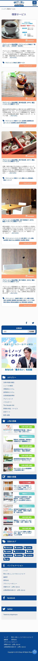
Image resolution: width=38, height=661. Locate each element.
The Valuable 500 (8, 405)
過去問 (18, 123)
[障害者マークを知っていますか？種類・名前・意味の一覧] (8, 520)
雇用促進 (30, 302)
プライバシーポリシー (10, 583)
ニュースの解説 (8, 386)
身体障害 (13, 123)
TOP (34, 652)
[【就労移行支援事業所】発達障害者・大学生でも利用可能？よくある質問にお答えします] (8, 496)
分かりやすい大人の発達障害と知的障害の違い (22, 469)
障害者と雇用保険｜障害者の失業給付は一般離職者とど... (22, 440)
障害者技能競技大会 (16, 302)
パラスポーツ (7, 402)
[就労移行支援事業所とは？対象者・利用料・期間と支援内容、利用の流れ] (8, 509)
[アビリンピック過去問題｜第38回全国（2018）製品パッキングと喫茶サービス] (19, 84)
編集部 (5, 577)
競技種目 (30, 178)
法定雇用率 (29, 555)
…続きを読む (12, 57)
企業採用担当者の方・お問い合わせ (14, 590)
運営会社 (6, 580)
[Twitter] (33, 323)
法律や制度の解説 (8, 382)
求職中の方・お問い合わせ (11, 587)
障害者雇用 (23, 123)
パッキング (17, 238)
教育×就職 (6, 415)
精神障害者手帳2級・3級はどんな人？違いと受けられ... (23, 431)
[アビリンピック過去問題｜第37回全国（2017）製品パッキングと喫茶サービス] (19, 142)
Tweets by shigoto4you (10, 614)
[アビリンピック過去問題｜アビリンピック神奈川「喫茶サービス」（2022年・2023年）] (19, 29)
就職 (32, 238)
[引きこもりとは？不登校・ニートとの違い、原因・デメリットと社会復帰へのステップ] (8, 485)
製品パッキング (8, 180)
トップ (5, 570)
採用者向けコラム (8, 392)
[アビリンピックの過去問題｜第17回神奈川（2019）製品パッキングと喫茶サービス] (19, 202)
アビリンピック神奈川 (11, 62)
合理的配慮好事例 (8, 395)
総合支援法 (20, 300)
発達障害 (19, 555)
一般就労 (16, 298)
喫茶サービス (21, 62)
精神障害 (29, 121)
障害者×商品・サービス (10, 408)
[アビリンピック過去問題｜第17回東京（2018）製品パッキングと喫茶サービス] (19, 262)
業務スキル (25, 178)
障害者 (27, 240)
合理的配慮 (9, 555)
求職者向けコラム (8, 389)
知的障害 (24, 121)
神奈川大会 (12, 240)
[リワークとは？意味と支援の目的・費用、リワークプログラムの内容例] (8, 531)
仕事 (22, 238)
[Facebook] (26, 323)
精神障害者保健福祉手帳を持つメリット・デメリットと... (22, 459)
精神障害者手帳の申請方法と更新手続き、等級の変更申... (22, 450)
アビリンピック (28, 66)
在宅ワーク (6, 412)
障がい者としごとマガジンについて (14, 574)
